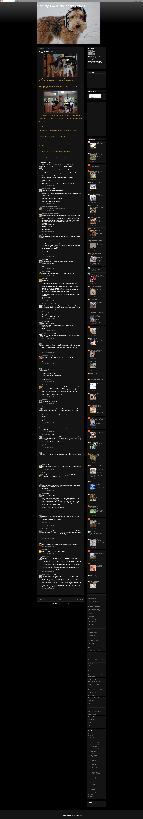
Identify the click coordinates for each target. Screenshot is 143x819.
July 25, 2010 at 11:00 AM (48, 539)
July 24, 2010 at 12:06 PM (48, 447)
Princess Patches (46, 434)
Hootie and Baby (92, 632)
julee (43, 549)
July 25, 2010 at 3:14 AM (48, 525)
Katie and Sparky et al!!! (94, 638)
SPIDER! (98, 289)
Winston (90, 722)
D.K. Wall (44, 426)
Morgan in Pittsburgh (47, 333)
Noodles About (94, 563)
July (92, 753)
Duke (43, 367)
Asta (43, 278)
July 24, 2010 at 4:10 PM (48, 469)
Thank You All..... (95, 770)
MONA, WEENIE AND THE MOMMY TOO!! (95, 268)
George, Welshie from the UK (96, 627)
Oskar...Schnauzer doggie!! (95, 695)
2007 (91, 796)
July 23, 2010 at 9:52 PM (48, 300)
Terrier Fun (93, 229)
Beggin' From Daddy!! (94, 759)
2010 (91, 740)
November (94, 744)
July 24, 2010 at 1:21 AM (48, 339)
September (94, 749)
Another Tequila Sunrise (97, 182)
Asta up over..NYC (93, 601)
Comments (93, 97)
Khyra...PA (91, 643)
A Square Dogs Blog (95, 539)
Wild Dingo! (91, 719)
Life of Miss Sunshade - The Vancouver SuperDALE (96, 381)
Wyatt (43, 259)
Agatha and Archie (47, 556)
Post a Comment (45, 592)
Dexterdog (91, 616)
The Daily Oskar (94, 532)
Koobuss (44, 493)
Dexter (44, 406)
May (92, 780)
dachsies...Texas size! (94, 606)
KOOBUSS (93, 494)
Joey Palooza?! (93, 576)
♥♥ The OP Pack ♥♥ (47, 188)
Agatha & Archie (92, 598)
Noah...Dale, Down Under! (95, 684)
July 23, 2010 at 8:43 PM (48, 268)
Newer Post (42, 599)
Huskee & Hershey (95, 393)
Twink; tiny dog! (92, 714)
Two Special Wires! (93, 717)
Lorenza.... (98, 363)
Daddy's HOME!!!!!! (94, 763)
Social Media (99, 207)
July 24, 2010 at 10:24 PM (48, 511)
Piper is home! (99, 583)
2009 (91, 792)
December (94, 742)
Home (61, 599)
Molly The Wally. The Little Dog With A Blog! (96, 274)
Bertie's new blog (92, 604)
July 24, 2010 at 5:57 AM (48, 403)
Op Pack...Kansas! (93, 692)
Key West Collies (94, 153)
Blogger (80, 815)
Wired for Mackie (94, 581)
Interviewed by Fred (94, 374)
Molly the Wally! (92, 679)
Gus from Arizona (92, 629)
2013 (91, 733)
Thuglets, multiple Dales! (94, 711)
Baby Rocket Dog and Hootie (49, 206)
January (93, 789)
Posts (91, 94)
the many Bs (45, 451)
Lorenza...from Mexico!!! (94, 650)
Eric (43, 342)
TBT (97, 328)
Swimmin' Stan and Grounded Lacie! (95, 774)
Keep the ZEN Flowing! (94, 767)
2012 (91, 735)
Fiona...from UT (92, 621)
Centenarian (99, 383)
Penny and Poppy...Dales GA (95, 697)
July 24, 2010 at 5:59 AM (48, 422)
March (93, 784)
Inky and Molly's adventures (94, 519)
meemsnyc (45, 271)
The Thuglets (45, 514)
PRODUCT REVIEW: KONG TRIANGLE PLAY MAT (99, 319)
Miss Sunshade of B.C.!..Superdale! (93, 671)
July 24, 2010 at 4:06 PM (48, 461)
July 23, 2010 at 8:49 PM (48, 275)
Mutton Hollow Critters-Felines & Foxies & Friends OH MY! (96, 314)
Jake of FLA (91, 635)
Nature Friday (99, 143)
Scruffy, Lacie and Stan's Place (61, 6)
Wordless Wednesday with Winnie (99, 232)
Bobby (44, 464)
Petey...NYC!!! (91, 700)
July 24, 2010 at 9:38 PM (48, 490)
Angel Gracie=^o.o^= (47, 574)
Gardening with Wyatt (96, 171)
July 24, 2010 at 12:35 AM (48, 330)
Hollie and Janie (46, 473)
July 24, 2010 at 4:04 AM (48, 363)
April (92, 782)
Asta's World (93, 338)
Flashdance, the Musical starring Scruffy (100, 486)
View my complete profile (94, 67)
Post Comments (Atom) (64, 603)
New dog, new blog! (94, 166)
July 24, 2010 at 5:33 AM (48, 396)
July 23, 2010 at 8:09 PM (48, 231)
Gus (43, 234)
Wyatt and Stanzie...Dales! (95, 725)
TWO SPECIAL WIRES (96, 217)
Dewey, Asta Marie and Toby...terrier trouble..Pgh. (95, 610)
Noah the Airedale (46, 355)
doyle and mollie (46, 542)
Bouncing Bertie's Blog (96, 165)
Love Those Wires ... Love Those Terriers (95, 406)
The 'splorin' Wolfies (95, 194)
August (93, 751)
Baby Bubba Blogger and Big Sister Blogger (96, 418)
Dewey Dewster (46, 528)
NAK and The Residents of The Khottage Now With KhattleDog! (58, 164)
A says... (98, 351)
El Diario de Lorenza (95, 361)
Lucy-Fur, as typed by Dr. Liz (49, 303)
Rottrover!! (91, 708)
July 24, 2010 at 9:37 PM (48, 480)
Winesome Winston (95, 327)
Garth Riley (91, 624)
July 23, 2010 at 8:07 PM (48, 210)
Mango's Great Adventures (94, 506)
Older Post (80, 599)
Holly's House (94, 442)
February (94, 787)
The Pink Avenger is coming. (98, 422)
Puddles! (90, 703)
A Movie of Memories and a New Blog (99, 510)
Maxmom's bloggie (93, 668)
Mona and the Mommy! (94, 681)
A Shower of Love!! (94, 756)
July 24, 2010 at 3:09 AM (48, 352)
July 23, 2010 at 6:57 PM (48, 203)
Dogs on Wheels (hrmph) (98, 220)
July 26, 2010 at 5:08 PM (48, 571)
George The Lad (46, 384)
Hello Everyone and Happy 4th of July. (100, 278)
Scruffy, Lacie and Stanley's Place (95, 57)
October (93, 746)
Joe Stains (93, 575)
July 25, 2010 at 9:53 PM (48, 553)
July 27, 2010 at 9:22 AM (48, 589)
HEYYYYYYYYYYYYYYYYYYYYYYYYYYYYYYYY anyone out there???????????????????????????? (96, 473)
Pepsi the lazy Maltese (96, 350)
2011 (91, 737)
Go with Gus (93, 373)
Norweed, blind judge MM (95, 689)
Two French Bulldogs (96, 205)
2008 (91, 794)
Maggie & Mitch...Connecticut (96, 657)
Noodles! (90, 687)
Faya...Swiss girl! (92, 619)
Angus (44, 399)
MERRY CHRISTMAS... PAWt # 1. (100, 245)
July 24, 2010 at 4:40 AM (48, 381)
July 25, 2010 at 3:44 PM (48, 546)
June (92, 778)
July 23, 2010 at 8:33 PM (48, 256)
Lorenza (44, 321)
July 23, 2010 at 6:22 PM (48, 185)
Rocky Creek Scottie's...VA (95, 706)
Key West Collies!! (93, 640)
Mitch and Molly (94, 142)
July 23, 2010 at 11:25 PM (48, 318)
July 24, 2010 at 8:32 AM (48, 431)
